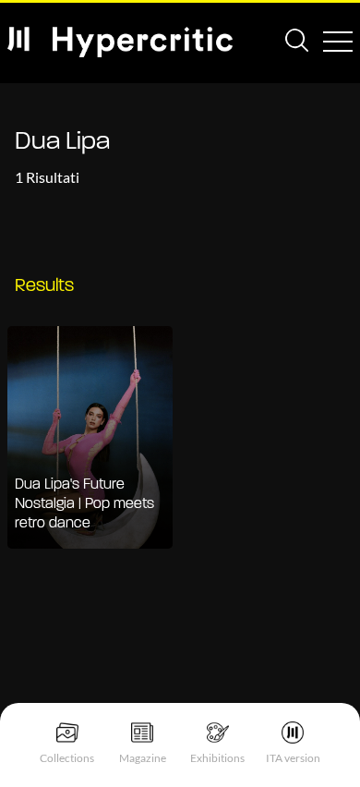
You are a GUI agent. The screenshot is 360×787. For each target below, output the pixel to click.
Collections (67, 758)
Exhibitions (217, 758)
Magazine (142, 758)
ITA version (293, 758)
